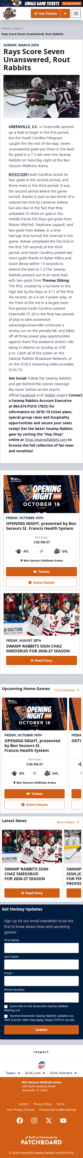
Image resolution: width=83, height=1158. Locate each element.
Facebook (28, 395)
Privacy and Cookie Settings (57, 1109)
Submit (41, 1030)
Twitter (50, 395)
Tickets (44, 571)
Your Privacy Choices (20, 1109)
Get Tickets (48, 13)
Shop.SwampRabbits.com (46, 439)
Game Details (44, 582)
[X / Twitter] (48, 1120)
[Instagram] (34, 1120)
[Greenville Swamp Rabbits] (9, 13)
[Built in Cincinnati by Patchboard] (41, 1140)
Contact (24, 1104)
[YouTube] (63, 1120)
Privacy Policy (43, 1104)
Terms (60, 1104)
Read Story (43, 660)
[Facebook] (19, 1120)
